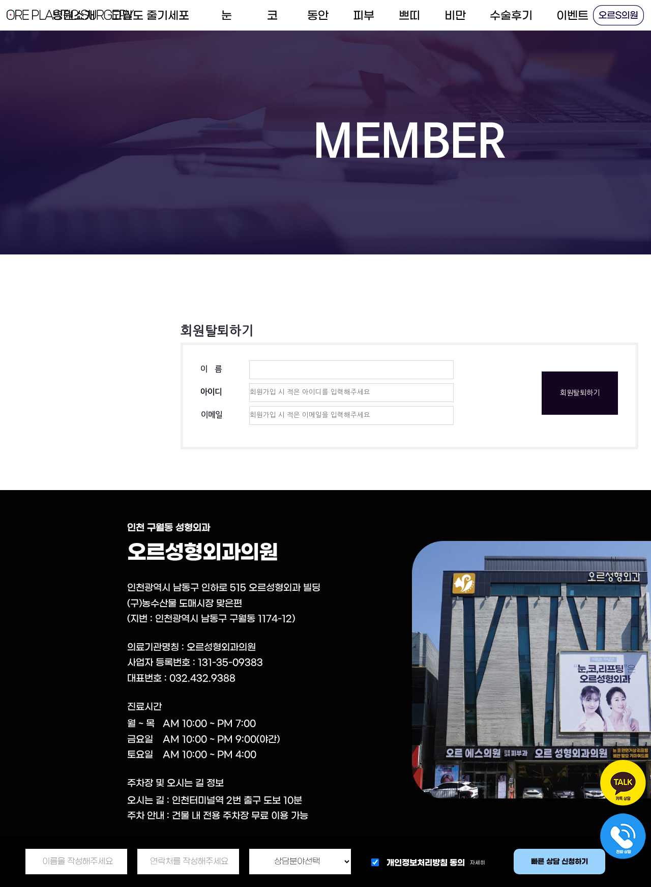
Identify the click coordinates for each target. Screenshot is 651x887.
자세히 (477, 863)
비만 (455, 15)
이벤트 (572, 15)
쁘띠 (409, 15)
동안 (318, 15)
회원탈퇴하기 (580, 392)
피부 (363, 15)
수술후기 (511, 15)
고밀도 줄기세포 (150, 15)
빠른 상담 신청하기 (559, 861)
